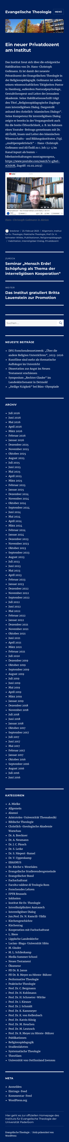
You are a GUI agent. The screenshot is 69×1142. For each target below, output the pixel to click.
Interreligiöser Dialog (33, 241)
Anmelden (15, 1086)
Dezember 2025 (19, 444)
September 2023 (19, 552)
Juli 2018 (14, 714)
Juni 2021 (14, 638)
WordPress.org (18, 1100)
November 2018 (18, 710)
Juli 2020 (14, 656)
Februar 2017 (17, 750)
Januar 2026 (16, 440)
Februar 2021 (17, 651)
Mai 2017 (14, 746)
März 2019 (15, 696)
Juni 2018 (14, 719)
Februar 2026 (17, 435)
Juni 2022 (15, 606)
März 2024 (15, 525)
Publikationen (31, 237)
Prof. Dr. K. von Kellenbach (25, 1015)
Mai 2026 (15, 422)
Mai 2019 (14, 687)
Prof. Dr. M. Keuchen (21, 1024)
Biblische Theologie (21, 821)
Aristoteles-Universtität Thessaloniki (32, 817)
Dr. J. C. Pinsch (17, 844)
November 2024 (19, 498)
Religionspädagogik (51, 237)
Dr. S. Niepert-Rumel (22, 853)
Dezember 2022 (19, 588)
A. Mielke (14, 804)
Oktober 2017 (17, 728)
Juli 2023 (14, 561)
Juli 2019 (14, 678)
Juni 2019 (14, 683)
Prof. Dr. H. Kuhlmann (22, 992)
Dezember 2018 (18, 705)
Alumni (13, 812)
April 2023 (15, 575)
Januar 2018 (16, 723)
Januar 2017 (16, 755)
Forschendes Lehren (21, 889)
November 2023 (19, 543)
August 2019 (16, 674)
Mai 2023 (14, 570)
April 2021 (15, 642)
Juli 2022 (14, 602)
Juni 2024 (15, 512)
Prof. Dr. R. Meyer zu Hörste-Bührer (31, 1033)
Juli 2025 (14, 462)
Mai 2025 (14, 471)
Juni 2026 (15, 417)
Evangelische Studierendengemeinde (32, 871)
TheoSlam (15, 1055)
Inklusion (15, 898)
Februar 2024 (17, 530)
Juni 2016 (14, 777)
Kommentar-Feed (20, 1095)
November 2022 (19, 593)
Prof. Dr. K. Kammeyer (23, 1010)
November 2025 (19, 449)
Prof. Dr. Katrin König (22, 1019)
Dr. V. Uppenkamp (20, 857)
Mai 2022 (14, 611)
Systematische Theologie (25, 1051)
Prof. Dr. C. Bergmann (22, 988)
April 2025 (15, 476)
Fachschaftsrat (18, 880)
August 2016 (16, 768)
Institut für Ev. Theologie (24, 902)
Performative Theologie (24, 979)
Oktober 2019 (17, 665)
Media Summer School (23, 956)
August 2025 (17, 458)
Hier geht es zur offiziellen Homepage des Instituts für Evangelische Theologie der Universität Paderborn (32, 1119)
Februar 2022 (17, 615)
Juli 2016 (14, 773)
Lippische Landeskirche (24, 938)
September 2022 (19, 597)
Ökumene (15, 965)
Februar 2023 (17, 579)
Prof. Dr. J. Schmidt (20, 1006)
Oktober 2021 (17, 633)
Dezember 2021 (18, 624)
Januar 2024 (16, 534)
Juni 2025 (15, 467)
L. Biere (13, 934)
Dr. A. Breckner (18, 835)
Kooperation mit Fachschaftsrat (29, 929)
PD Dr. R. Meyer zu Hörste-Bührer (30, 974)
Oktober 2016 (17, 759)
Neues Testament (20, 961)
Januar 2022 (16, 620)
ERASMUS (15, 862)
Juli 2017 (14, 737)
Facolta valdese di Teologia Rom (29, 884)
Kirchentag (16, 925)
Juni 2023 (15, 566)
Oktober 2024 (17, 503)
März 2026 (15, 431)
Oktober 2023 (17, 548)
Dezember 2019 (18, 660)
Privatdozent (52, 241)
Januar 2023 (16, 584)
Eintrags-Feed (18, 1091)
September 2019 (19, 669)
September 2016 (19, 764)
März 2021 (15, 647)
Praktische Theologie (34, 234)
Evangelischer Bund (21, 875)
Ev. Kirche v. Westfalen (23, 866)
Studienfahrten (18, 1046)
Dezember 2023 (18, 539)
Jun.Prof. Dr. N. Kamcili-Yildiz (27, 916)
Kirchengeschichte (20, 920)
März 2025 (15, 480)
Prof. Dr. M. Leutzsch (22, 1028)
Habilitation (14, 241)
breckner (14, 231)
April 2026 (15, 426)
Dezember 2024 (19, 494)
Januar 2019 (16, 701)
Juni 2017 (14, 741)
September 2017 (19, 732)
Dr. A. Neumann (19, 839)
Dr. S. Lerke (16, 848)
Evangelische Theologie (28, 12)
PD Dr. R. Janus (18, 970)
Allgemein (47, 231)
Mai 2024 (14, 516)
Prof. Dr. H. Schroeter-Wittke (27, 997)
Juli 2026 (14, 413)
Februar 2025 (17, 485)
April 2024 (15, 521)
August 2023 (16, 557)
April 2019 (15, 692)
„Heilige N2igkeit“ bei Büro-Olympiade (34, 386)
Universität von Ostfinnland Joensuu (32, 1060)
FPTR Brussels (17, 893)
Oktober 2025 (17, 453)
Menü (58, 11)
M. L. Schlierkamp (20, 952)
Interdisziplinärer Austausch (27, 907)
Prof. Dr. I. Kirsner (20, 1001)
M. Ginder (15, 947)
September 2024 (19, 507)
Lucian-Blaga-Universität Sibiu (29, 943)
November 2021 (18, 629)
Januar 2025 (16, 489)
